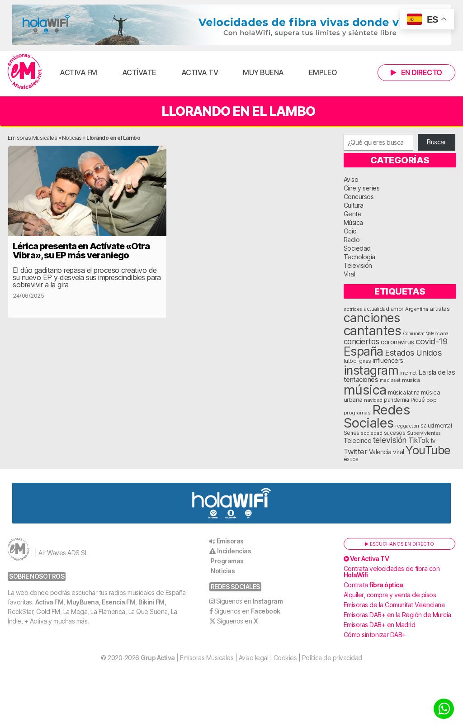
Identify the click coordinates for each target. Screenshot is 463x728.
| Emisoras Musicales (187, 657)
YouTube (428, 450)
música (365, 390)
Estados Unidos (413, 352)
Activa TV (199, 72)
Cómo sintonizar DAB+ (375, 634)
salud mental (436, 426)
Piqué (418, 399)
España (363, 351)
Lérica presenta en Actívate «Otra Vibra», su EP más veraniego (81, 251)
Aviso (351, 179)
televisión (390, 440)
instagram (371, 370)
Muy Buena (263, 72)
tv (433, 440)
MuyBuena (82, 602)
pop (431, 400)
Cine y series (362, 188)
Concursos (359, 196)
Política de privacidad (332, 657)
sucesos (395, 432)
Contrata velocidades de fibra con (392, 572)
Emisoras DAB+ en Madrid (380, 624)
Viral (349, 274)
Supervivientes (424, 433)
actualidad (376, 309)
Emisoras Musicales (32, 137)
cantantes (373, 330)
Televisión (358, 265)
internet (408, 373)
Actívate (139, 72)
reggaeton (407, 426)
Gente (353, 214)
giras (365, 361)
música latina (404, 392)
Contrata (373, 585)
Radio (352, 239)
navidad (373, 400)
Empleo (323, 72)
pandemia (396, 400)
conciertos (361, 341)
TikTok (418, 440)
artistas (439, 308)
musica (411, 380)
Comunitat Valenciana (426, 334)
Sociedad (357, 248)
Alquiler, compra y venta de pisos (390, 595)
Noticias (72, 137)
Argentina (416, 309)
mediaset (390, 380)
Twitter (356, 451)
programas (357, 412)
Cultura (354, 205)
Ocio (350, 231)
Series (351, 433)
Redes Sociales (377, 416)
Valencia (380, 452)
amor (397, 308)
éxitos (351, 459)
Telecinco (358, 440)
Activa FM (78, 72)
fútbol (351, 361)
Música (353, 222)
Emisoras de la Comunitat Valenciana (394, 605)
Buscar (436, 142)
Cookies (285, 657)
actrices (353, 309)
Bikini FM (151, 602)
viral (398, 452)
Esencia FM (118, 602)
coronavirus (397, 342)
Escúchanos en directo (401, 544)
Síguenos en (249, 601)
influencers (388, 360)
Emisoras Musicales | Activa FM (25, 71)
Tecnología (359, 257)
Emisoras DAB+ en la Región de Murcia (397, 615)
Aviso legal (254, 657)
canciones (372, 317)
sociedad (371, 433)
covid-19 (431, 341)
